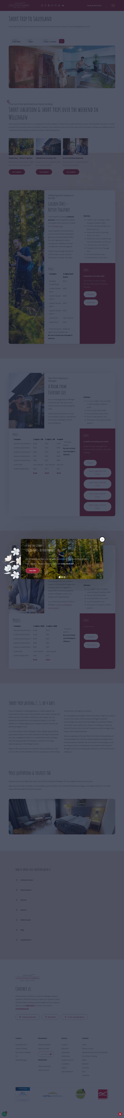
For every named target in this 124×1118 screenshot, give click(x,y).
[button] (60, 577)
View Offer (32, 571)
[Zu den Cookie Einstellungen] (120, 1114)
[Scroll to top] (115, 1114)
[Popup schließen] (102, 539)
